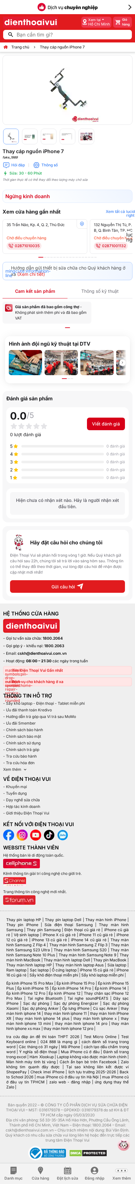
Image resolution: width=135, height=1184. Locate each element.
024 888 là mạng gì (58, 1041)
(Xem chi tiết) (31, 274)
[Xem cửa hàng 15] (86, 257)
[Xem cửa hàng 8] (64, 257)
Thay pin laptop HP (23, 919)
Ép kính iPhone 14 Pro (71, 988)
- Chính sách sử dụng (21, 743)
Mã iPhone (70, 1046)
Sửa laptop (117, 965)
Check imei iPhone (47, 1072)
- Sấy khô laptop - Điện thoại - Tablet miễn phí (44, 703)
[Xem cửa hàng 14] (83, 257)
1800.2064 (53, 638)
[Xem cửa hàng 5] (54, 257)
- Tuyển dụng (15, 793)
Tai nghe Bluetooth (45, 998)
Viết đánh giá (106, 423)
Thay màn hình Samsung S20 (80, 950)
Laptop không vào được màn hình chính (92, 1056)
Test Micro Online (100, 1036)
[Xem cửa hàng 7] (61, 257)
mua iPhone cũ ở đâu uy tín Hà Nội (68, 1077)
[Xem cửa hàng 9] (67, 257)
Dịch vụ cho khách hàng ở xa (37, 681)
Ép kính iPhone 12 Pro (25, 993)
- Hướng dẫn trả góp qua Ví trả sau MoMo (39, 716)
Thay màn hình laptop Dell (67, 960)
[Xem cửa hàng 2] (45, 257)
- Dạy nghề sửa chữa (21, 800)
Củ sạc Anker (105, 1008)
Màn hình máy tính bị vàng (31, 1061)
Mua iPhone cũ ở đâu (80, 1051)
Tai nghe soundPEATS (88, 998)
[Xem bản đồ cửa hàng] (82, 224)
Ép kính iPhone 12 (64, 993)
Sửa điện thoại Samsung (68, 924)
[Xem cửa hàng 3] (48, 257)
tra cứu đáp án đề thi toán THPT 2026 (42, 1036)
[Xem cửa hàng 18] (95, 257)
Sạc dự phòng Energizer (76, 1003)
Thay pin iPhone (22, 924)
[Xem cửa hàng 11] (73, 257)
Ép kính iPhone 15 (33, 988)
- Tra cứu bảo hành (20, 756)
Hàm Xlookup (41, 1056)
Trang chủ (20, 47)
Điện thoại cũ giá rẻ (82, 929)
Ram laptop (16, 970)
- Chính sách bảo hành (23, 729)
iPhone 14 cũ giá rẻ (88, 939)
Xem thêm (12, 769)
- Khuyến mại (15, 786)
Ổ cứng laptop (64, 970)
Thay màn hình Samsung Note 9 (87, 955)
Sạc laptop (39, 970)
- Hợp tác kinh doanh (21, 806)
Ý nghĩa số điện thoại (38, 1051)
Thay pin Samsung (43, 929)
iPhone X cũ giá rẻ (59, 934)
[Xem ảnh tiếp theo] (122, 362)
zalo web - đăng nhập (69, 1082)
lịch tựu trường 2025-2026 (92, 1072)
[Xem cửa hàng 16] (89, 257)
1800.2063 (54, 645)
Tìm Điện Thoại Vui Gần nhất (37, 670)
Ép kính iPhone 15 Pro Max (29, 983)
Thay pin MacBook (110, 960)
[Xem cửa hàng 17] (92, 257)
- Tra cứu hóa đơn (19, 762)
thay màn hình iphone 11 (65, 1013)
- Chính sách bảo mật (22, 736)
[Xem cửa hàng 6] (58, 257)
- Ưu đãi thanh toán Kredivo (27, 710)
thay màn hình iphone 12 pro (68, 1028)
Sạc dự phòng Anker (40, 1008)
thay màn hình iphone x (95, 1018)
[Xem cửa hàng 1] (40, 257)
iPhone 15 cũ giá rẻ (96, 970)
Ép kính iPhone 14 (111, 988)
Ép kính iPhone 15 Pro (76, 983)
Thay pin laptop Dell (63, 919)
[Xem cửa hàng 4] (51, 257)
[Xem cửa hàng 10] (70, 257)
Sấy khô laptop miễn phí (102, 975)
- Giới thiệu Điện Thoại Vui (26, 813)
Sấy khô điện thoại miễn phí (54, 975)
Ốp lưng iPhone (75, 1008)
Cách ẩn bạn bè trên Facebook (88, 1061)
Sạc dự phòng (36, 1003)
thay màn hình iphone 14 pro (81, 1023)
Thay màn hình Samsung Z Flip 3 (78, 944)
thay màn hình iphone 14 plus (42, 1018)
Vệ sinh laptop (26, 934)
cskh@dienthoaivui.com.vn (42, 653)
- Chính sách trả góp (21, 749)
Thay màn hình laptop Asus (79, 965)
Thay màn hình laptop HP (29, 965)
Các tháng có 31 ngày (38, 1046)
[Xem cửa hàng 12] (76, 257)
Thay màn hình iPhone (105, 919)
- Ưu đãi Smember (19, 723)
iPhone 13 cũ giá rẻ (49, 939)
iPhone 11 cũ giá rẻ (96, 934)
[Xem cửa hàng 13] (79, 257)
